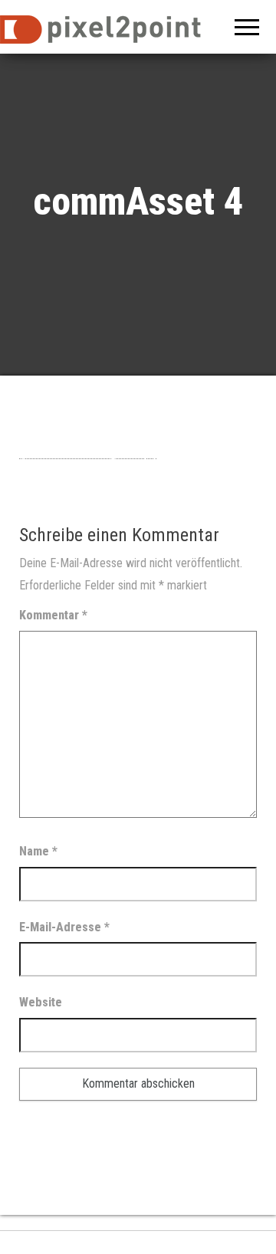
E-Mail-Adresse (64, 927)
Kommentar (53, 615)
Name (38, 851)
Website (40, 1002)
